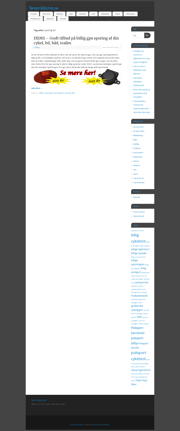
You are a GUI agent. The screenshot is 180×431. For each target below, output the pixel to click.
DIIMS (41, 93)
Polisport (146, 324)
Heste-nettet (139, 212)
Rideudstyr (138, 157)
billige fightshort (140, 249)
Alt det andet (138, 131)
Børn (135, 139)
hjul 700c (146, 310)
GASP (140, 302)
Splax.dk (136, 197)
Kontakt (63, 18)
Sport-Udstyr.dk (43, 8)
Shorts (136, 161)
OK (146, 35)
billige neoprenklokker (138, 257)
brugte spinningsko (137, 279)
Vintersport (130, 14)
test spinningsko (143, 363)
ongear (140, 324)
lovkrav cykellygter (137, 313)
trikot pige (134, 377)
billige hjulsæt (139, 253)
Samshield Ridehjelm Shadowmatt (138, 81)
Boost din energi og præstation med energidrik (141, 93)
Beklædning (138, 135)
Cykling (37, 47)
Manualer (50, 18)
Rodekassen (35, 18)
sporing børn (59, 93)
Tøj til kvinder (139, 182)
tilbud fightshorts (141, 370)
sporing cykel (70, 93)
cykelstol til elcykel (137, 286)
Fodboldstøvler (139, 295)
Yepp (138, 380)
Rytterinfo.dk (138, 216)
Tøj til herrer (138, 178)
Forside (33, 14)
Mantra (96, 425)
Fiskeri (117, 14)
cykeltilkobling (135, 289)
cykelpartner (142, 282)
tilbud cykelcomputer (138, 367)
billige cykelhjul (145, 246)
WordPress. (105, 425)
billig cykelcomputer (137, 230)
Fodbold (82, 14)
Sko (134, 169)
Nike (139, 317)
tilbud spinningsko (137, 374)
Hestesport (138, 152)
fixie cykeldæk (142, 292)
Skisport (136, 165)
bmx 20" (144, 276)
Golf (93, 14)
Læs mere (36, 88)
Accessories (138, 127)
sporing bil (49, 93)
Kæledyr (59, 14)
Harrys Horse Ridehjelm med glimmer (139, 70)
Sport (135, 174)
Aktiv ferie (46, 14)
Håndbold (105, 14)
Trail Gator (146, 374)
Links (71, 14)
